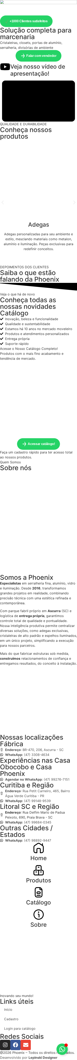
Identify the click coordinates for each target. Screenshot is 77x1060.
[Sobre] (38, 914)
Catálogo (38, 902)
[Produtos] (38, 870)
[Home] (38, 848)
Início (8, 1009)
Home (38, 858)
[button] (2, 202)
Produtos (38, 880)
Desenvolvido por (28, 1057)
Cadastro (11, 1019)
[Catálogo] (38, 892)
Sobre (38, 924)
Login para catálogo (20, 1028)
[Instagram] (5, 1045)
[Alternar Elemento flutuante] (62, 1049)
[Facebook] (15, 1045)
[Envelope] (26, 1045)
